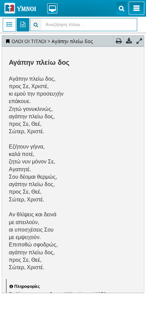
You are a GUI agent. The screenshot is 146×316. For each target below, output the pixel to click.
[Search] (121, 8)
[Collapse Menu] (136, 8)
